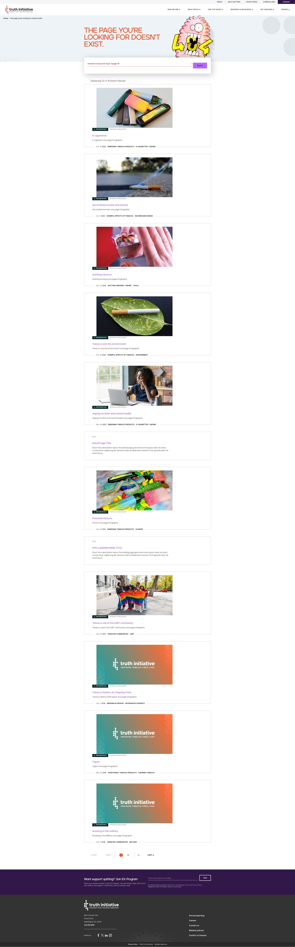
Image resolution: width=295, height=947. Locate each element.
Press (219, 2)
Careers (192, 921)
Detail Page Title (101, 443)
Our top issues (214, 9)
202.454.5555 (89, 925)
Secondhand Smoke (144, 216)
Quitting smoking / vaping (119, 285)
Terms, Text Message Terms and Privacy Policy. (186, 885)
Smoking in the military (105, 831)
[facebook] (98, 935)
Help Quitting (234, 2)
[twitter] (102, 935)
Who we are (173, 9)
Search (284, 9)
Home (6, 18)
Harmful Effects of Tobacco (120, 216)
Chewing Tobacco (146, 773)
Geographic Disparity (135, 703)
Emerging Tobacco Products (121, 146)
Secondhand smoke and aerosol (110, 205)
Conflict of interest (197, 935)
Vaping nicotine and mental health (111, 413)
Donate (286, 2)
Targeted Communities (117, 634)
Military (133, 842)
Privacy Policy (133, 944)
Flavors (139, 529)
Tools (136, 285)
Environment (142, 355)
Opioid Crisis (251, 2)
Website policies (196, 930)
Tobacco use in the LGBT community (112, 623)
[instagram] (110, 935)
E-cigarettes (99, 136)
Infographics (101, 129)
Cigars (96, 762)
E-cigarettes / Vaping (146, 146)
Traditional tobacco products (122, 773)
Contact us (194, 925)
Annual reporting (196, 916)
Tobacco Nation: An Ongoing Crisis (111, 692)
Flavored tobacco (102, 518)
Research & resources (241, 9)
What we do (193, 9)
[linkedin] (106, 935)
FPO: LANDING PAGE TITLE (107, 548)
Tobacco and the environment (109, 344)
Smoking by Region (115, 703)
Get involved (266, 9)
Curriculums (269, 2)
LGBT (132, 634)
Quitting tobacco (102, 275)
